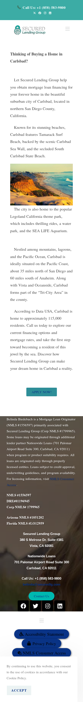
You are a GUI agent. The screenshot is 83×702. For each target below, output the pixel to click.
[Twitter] (35, 605)
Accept (19, 690)
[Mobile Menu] (67, 28)
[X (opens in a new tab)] (34, 13)
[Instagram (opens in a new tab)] (45, 13)
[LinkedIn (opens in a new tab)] (49, 13)
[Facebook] (23, 605)
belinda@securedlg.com (41, 584)
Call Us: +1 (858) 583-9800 (44, 7)
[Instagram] (47, 605)
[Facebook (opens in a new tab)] (39, 13)
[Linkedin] (59, 605)
